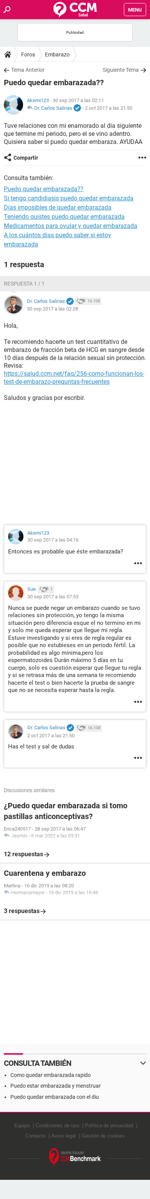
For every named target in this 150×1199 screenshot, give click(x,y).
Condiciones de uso (57, 1125)
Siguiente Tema (121, 70)
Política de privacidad (109, 1125)
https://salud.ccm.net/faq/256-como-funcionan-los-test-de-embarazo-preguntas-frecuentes (74, 377)
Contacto (35, 1136)
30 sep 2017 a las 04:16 (52, 540)
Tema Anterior (28, 70)
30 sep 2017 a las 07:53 (52, 597)
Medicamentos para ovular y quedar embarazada (70, 226)
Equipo (22, 1125)
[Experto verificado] (77, 108)
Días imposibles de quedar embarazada (58, 207)
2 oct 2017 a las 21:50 (108, 108)
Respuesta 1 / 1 (24, 284)
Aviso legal (63, 1136)
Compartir (25, 158)
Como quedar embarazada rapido (50, 1075)
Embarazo (57, 54)
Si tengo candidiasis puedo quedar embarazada (68, 198)
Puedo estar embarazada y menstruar (55, 1086)
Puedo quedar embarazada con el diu (54, 1097)
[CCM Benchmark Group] (75, 1157)
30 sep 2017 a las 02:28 (52, 309)
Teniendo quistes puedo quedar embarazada (64, 216)
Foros (28, 54)
